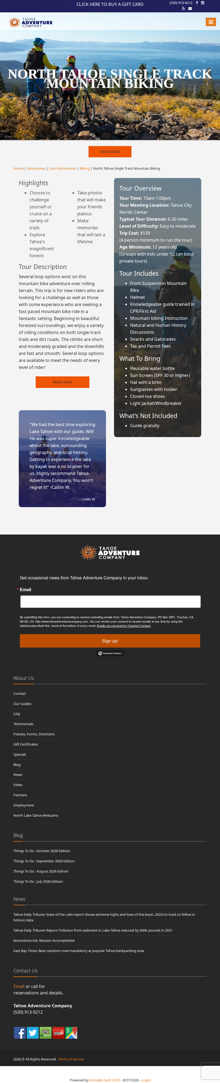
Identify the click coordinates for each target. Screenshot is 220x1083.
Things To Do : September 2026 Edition (44, 861)
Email (25, 589)
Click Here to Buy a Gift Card (110, 4)
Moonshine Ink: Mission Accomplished (44, 940)
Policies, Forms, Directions (34, 734)
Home (18, 168)
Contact (19, 693)
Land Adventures (62, 168)
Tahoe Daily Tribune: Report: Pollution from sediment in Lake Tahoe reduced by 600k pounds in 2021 (93, 930)
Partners (20, 795)
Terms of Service (71, 1059)
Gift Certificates (25, 744)
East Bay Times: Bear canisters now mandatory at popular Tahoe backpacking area (78, 950)
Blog (17, 764)
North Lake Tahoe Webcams (35, 815)
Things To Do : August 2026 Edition (40, 871)
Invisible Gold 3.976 (105, 1080)
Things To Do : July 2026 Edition (38, 881)
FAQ (16, 713)
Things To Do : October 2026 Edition (41, 850)
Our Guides (22, 703)
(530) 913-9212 (181, 2)
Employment (23, 805)
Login (146, 1080)
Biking (85, 168)
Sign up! (110, 641)
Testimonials (23, 723)
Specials (19, 754)
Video (18, 784)
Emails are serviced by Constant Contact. (124, 625)
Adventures (36, 168)
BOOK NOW (110, 151)
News (17, 774)
